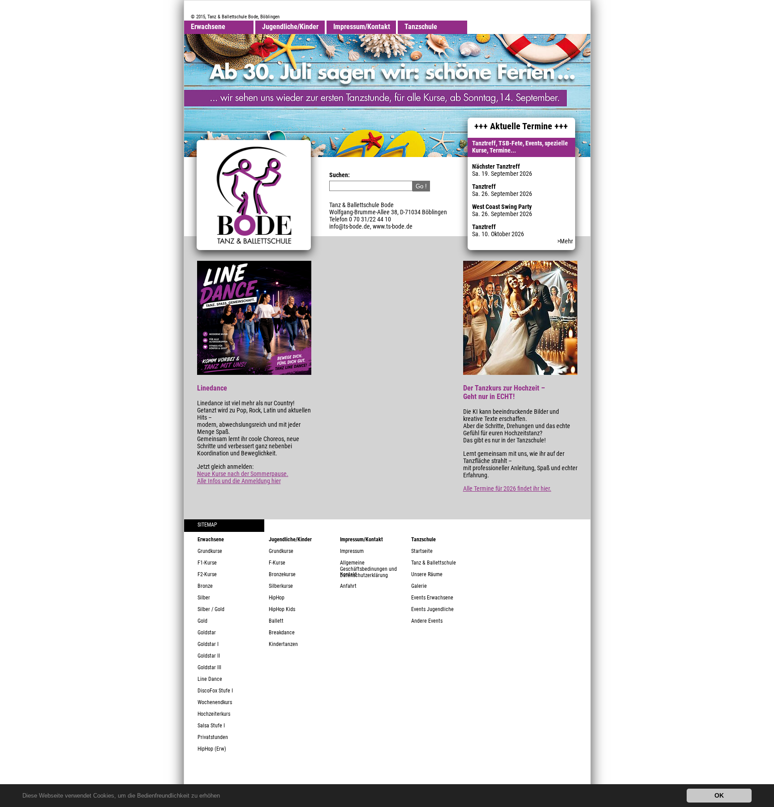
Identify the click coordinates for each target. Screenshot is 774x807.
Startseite (422, 551)
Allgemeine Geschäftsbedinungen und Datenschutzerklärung (368, 565)
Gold (202, 621)
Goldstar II (209, 656)
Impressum (352, 551)
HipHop (276, 598)
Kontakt (348, 574)
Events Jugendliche (432, 609)
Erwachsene (208, 26)
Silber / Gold (211, 609)
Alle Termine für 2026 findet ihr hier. (507, 488)
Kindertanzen (283, 644)
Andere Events (427, 621)
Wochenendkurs (215, 702)
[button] (223, 796)
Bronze (205, 586)
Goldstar (207, 632)
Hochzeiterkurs (214, 714)
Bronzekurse (282, 574)
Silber (204, 598)
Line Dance (210, 679)
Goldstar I (208, 644)
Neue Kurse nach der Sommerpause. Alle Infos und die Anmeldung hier (242, 477)
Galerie (419, 586)
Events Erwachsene (432, 598)
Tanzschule (420, 26)
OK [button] (719, 795)
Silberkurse (281, 586)
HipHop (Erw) (212, 749)
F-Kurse (277, 563)
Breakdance (282, 632)
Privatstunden (213, 737)
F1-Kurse (207, 563)
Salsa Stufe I (211, 725)
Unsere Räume (427, 574)
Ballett (276, 621)
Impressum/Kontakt (361, 26)
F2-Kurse (207, 574)
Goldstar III (209, 667)
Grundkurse (210, 551)
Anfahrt (348, 586)
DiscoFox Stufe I (215, 691)
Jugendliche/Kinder (290, 26)
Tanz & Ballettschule (433, 563)
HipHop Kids (282, 609)
